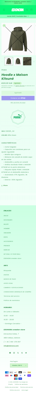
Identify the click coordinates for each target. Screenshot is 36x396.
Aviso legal (25, 390)
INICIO (6, 216)
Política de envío (15, 390)
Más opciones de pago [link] (18, 102)
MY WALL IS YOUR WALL (12, 254)
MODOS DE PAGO (10, 279)
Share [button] (5, 185)
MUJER (6, 224)
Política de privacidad (11, 387)
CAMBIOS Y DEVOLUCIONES (13, 287)
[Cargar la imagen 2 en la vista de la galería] (18, 61)
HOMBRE (7, 228)
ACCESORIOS (8, 241)
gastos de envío (20, 85)
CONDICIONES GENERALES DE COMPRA (17, 292)
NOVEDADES (8, 220)
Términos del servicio (11, 296)
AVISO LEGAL (8, 283)
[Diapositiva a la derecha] (34, 62)
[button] (4, 10)
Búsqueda (7, 270)
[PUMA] (18, 139)
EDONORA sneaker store (12, 258)
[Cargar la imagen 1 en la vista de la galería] (9, 61)
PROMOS (7, 246)
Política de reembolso (12, 300)
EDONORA (16, 382)
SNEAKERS (7, 233)
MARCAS (7, 250)
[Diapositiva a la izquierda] (2, 62)
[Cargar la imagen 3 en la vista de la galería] (27, 61)
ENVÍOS (6, 275)
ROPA (6, 237)
